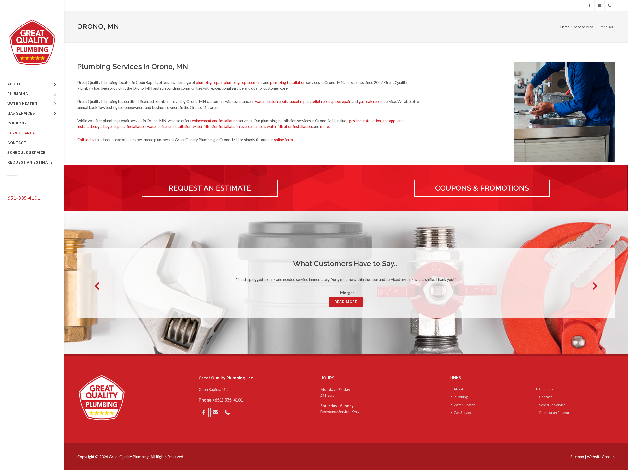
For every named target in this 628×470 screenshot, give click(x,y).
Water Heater (464, 405)
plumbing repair (209, 82)
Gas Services (463, 412)
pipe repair (341, 101)
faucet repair (299, 101)
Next (594, 286)
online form (283, 139)
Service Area (583, 27)
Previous (97, 286)
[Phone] (610, 5)
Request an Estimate (555, 412)
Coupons (546, 389)
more (324, 126)
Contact (545, 397)
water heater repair (271, 101)
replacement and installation (214, 120)
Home (564, 27)
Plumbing (461, 397)
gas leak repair (371, 101)
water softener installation (169, 126)
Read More (346, 301)
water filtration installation (215, 126)
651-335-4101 (23, 198)
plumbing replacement (243, 82)
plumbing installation (287, 82)
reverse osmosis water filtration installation (275, 126)
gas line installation (365, 120)
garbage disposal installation (121, 126)
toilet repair (321, 101)
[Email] (599, 5)
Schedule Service (552, 405)
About (458, 389)
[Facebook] (589, 5)
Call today (85, 139)
